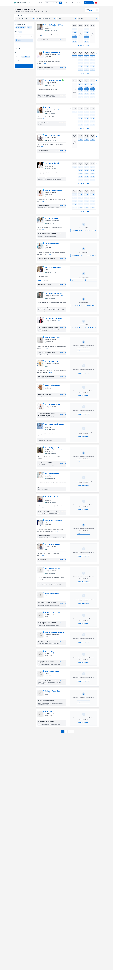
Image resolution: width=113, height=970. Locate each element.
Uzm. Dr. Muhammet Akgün (54, 633)
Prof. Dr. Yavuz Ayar (52, 108)
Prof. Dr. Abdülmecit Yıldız (54, 25)
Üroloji (46, 245)
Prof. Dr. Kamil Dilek (52, 163)
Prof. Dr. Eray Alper (52, 671)
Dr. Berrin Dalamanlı (52, 593)
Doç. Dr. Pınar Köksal (52, 53)
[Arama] (60, 3)
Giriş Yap (78, 2)
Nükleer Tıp (48, 595)
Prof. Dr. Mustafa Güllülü (53, 318)
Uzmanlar (34, 3)
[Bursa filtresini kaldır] (31, 27)
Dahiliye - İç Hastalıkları (50, 27)
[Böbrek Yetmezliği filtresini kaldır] (24, 27)
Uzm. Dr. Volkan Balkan (53, 80)
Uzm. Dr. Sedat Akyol (52, 404)
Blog (67, 2)
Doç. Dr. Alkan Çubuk (52, 385)
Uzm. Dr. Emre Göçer (52, 473)
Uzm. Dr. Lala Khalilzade (53, 191)
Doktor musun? (88, 2)
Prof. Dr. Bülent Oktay (53, 267)
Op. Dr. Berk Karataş (52, 497)
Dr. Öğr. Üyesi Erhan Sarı (53, 521)
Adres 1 (40, 280)
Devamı (42, 35)
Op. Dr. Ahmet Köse (52, 244)
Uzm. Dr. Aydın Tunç (52, 361)
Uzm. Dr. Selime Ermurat (53, 568)
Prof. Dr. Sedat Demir (52, 135)
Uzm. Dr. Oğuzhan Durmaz (54, 448)
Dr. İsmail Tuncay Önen (53, 691)
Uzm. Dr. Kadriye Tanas (53, 544)
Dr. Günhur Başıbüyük (52, 613)
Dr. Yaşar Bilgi (49, 652)
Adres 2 (46, 280)
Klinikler (41, 3)
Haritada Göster (62, 39)
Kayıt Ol (71, 2)
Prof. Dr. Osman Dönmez (53, 293)
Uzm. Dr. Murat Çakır (52, 338)
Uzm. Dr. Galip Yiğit (51, 218)
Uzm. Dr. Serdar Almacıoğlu (54, 424)
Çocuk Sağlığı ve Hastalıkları (52, 220)
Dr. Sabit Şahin (50, 712)
